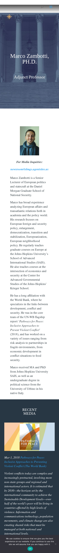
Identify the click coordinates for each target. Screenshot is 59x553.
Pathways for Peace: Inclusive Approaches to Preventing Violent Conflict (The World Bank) (25, 461)
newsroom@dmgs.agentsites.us (29, 169)
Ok (30, 549)
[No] (55, 544)
